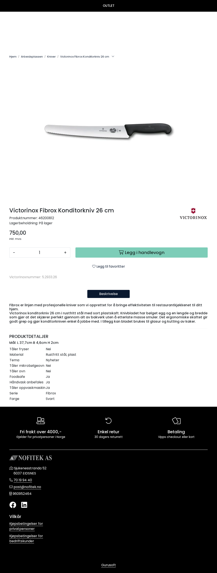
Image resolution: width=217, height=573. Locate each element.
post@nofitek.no (27, 486)
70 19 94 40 (23, 480)
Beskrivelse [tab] (108, 293)
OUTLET (108, 5)
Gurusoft (108, 565)
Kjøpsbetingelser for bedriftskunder (26, 538)
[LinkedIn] (24, 505)
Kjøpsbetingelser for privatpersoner (26, 526)
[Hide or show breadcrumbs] (113, 56)
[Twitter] (12, 505)
